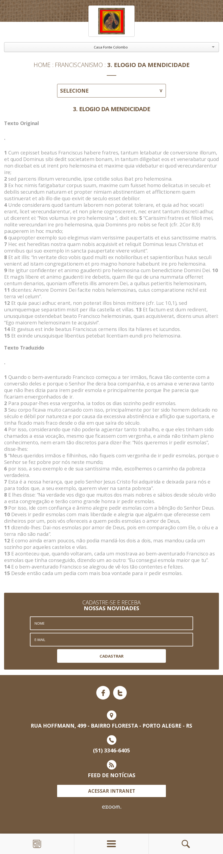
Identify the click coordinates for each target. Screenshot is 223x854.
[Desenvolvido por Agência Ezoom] (112, 807)
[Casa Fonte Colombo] (111, 21)
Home (42, 65)
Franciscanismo (79, 65)
